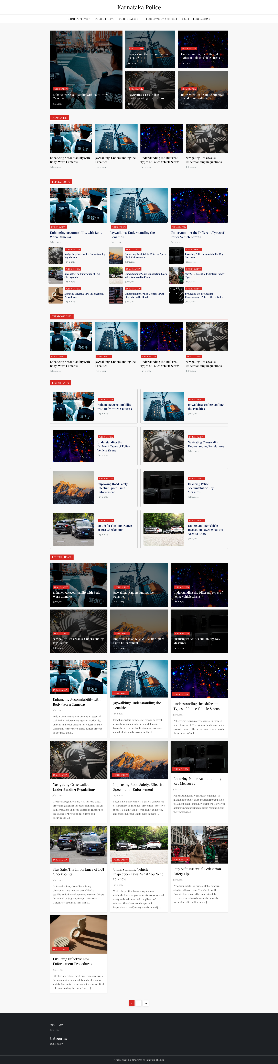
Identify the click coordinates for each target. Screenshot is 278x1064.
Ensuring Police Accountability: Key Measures (200, 488)
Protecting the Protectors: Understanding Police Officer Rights (204, 295)
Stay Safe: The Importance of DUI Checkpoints (114, 527)
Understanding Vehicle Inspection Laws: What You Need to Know (146, 275)
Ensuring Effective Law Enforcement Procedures (72, 961)
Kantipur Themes (155, 1059)
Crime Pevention (79, 19)
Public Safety (128, 19)
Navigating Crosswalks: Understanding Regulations (146, 96)
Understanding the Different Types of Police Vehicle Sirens (200, 55)
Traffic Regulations (196, 19)
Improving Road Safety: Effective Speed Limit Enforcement (202, 96)
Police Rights (104, 19)
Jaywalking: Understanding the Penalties (148, 55)
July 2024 (54, 1029)
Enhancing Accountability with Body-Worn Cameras (80, 96)
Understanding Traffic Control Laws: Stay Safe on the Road (144, 295)
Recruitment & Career (161, 19)
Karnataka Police (139, 7)
